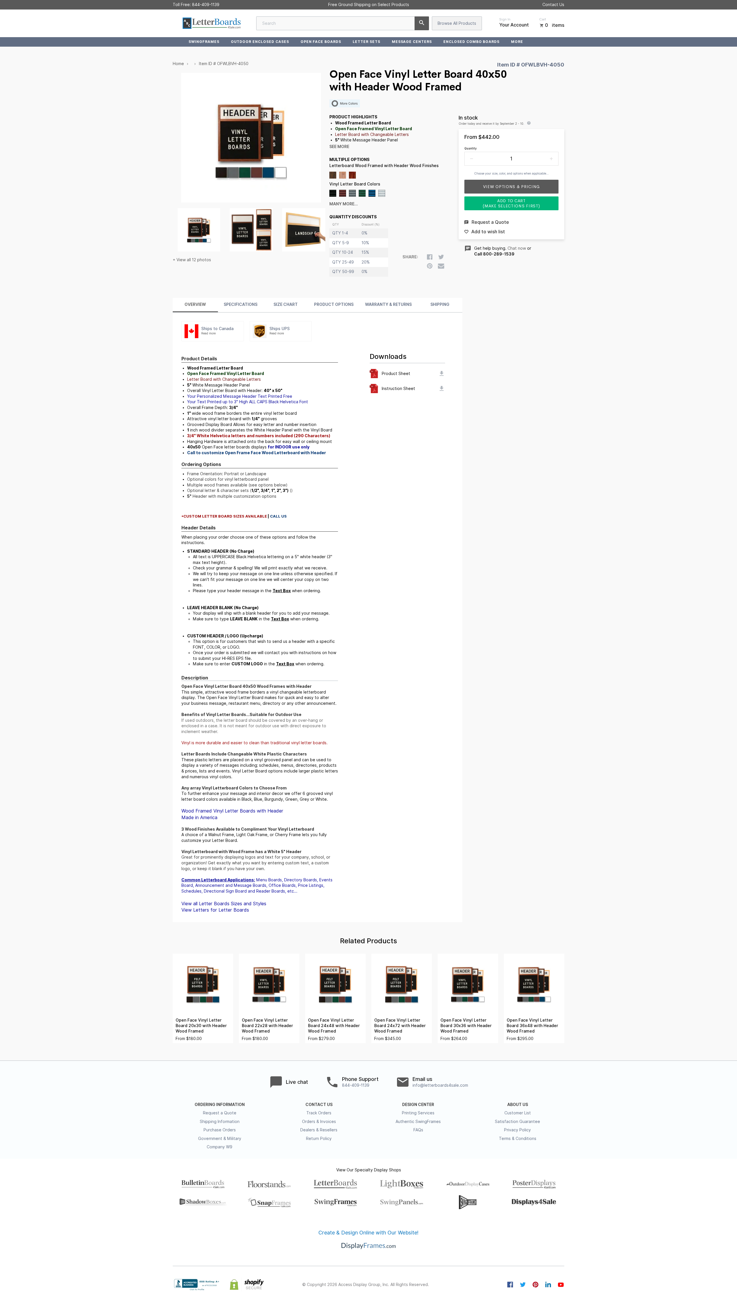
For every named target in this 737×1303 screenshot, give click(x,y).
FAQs (418, 1130)
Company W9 (219, 1147)
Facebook (510, 1284)
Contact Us (553, 4)
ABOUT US (517, 1104)
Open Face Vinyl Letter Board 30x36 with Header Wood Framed (466, 1025)
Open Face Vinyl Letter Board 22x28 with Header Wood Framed (267, 1025)
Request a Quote (219, 1113)
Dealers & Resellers (318, 1130)
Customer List (517, 1113)
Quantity (470, 148)
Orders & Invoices (319, 1121)
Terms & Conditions (517, 1138)
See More (339, 146)
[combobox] (342, 23)
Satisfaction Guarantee (517, 1121)
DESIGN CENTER (418, 1104)
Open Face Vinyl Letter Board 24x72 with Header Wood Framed (400, 1025)
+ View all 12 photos (192, 259)
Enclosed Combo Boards (471, 41)
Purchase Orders (220, 1130)
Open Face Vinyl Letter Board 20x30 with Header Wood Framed (201, 1025)
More (517, 41)
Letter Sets (366, 41)
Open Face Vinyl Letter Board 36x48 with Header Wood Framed (532, 1025)
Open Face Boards (321, 41)
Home (178, 63)
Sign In (504, 19)
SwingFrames (204, 41)
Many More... (343, 204)
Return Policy (319, 1138)
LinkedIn (548, 1284)
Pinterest (535, 1284)
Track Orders (318, 1113)
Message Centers (412, 41)
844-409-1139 (205, 4)
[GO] (422, 23)
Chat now (517, 248)
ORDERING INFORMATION (220, 1104)
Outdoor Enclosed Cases (260, 41)
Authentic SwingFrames (418, 1121)
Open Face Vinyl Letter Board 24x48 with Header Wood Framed (334, 1025)
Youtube (560, 1284)
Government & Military (219, 1138)
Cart (542, 19)
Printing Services (418, 1113)
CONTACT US (319, 1104)
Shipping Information (220, 1121)
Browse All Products (457, 23)
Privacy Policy (517, 1130)
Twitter (522, 1284)
